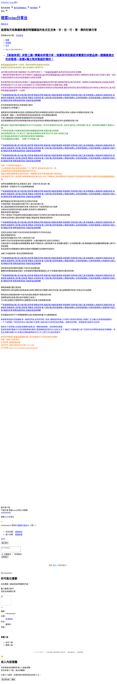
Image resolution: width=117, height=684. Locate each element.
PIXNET (41, 652)
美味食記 (18, 532)
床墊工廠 (89, 495)
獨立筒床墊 (28, 498)
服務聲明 (80, 652)
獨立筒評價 (36, 495)
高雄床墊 (8, 65)
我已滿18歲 (5, 679)
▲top (3, 538)
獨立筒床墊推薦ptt (62, 498)
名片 (7, 45)
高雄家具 (106, 495)
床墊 (8, 136)
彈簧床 (36, 498)
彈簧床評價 (45, 495)
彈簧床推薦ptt (75, 498)
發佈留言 (5, 557)
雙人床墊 (51, 498)
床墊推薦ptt (97, 495)
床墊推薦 (105, 176)
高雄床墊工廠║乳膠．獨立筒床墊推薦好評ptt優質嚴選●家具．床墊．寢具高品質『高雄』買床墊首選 (41, 490)
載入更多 (5, 543)
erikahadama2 (6, 512)
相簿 (7, 40)
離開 (13, 679)
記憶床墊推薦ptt (88, 498)
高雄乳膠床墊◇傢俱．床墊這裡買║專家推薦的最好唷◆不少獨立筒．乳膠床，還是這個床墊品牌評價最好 (43, 488)
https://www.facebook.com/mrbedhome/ (23, 348)
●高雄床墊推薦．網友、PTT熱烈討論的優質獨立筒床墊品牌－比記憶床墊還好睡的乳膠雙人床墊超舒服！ (43, 485)
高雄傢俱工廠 (18, 498)
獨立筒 (24, 495)
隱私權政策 (71, 652)
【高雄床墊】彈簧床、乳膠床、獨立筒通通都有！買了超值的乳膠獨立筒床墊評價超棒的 (36, 480)
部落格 (8, 43)
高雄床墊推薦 (51, 72)
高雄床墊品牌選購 (39, 501)
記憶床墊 (43, 498)
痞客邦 (20, 525)
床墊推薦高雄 (15, 495)
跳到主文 (4, 24)
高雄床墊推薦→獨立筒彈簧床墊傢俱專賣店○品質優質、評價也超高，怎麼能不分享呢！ (36, 482)
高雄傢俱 (8, 498)
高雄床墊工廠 (39, 75)
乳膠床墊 (81, 495)
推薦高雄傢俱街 (24, 501)
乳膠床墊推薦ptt (101, 498)
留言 (25, 525)
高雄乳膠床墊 (36, 82)
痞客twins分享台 (14, 18)
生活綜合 (19, 35)
